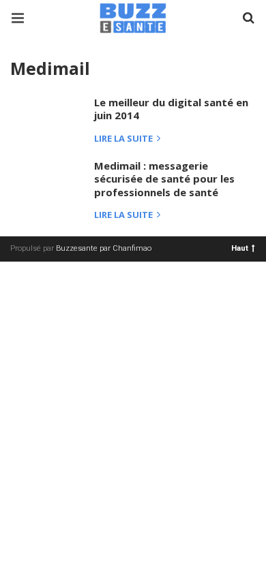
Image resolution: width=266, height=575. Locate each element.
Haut (239, 247)
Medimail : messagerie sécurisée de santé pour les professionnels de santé (164, 179)
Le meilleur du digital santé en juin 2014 (171, 109)
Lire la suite (124, 139)
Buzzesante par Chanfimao (103, 248)
